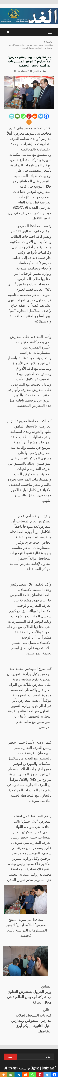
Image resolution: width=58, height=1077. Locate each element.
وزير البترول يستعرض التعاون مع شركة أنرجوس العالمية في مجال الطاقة (29, 993)
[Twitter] (40, 116)
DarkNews (48, 1067)
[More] (29, 122)
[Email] (17, 116)
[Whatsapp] (23, 116)
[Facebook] (46, 116)
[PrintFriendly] (11, 116)
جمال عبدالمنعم (40, 71)
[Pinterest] (29, 116)
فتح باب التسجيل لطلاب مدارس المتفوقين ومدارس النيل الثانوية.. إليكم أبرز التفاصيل (31, 1020)
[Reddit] (34, 116)
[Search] (8, 32)
